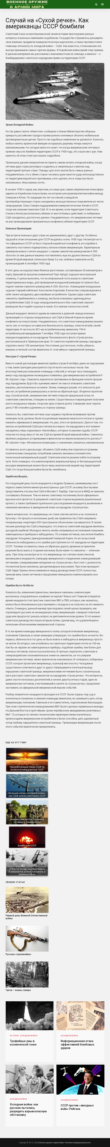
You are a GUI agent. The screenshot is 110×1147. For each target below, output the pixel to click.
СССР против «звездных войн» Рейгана (77, 1107)
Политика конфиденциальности (78, 1143)
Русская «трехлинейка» (18, 954)
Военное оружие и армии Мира (51, 1143)
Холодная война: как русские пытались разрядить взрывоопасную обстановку (28, 1109)
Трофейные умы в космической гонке (23, 1042)
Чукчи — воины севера (18, 990)
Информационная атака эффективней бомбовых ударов (77, 1044)
